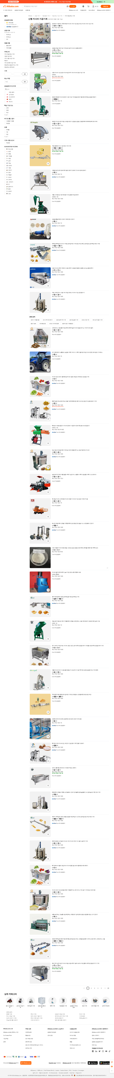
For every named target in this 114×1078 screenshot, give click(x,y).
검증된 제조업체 (52, 1032)
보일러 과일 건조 (60, 1014)
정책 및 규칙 (28, 1048)
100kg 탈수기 (83, 1018)
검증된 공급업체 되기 (97, 1041)
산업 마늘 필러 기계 (73, 319)
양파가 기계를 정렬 (35, 319)
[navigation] (16, 502)
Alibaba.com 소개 (8, 1028)
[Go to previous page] (84, 988)
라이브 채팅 (73, 1035)
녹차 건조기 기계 (11, 1018)
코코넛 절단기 (59, 1018)
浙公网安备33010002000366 (84, 1075)
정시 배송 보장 (29, 1038)
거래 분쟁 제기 (73, 1038)
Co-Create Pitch (7, 1035)
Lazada (57, 1070)
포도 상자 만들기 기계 (97, 319)
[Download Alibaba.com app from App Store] (93, 1063)
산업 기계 (37, 15)
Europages (81, 1070)
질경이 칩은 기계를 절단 (67, 323)
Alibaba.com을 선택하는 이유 (10, 1032)
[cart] (88, 6)
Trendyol (75, 1070)
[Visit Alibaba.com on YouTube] (106, 1051)
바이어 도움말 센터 (75, 1032)
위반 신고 (72, 1048)
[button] (68, 6)
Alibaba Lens (12, 1063)
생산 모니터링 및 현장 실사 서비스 (34, 1045)
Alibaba (30, 15)
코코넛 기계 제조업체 (54, 323)
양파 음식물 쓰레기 (60, 1020)
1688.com (39, 1070)
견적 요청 (50, 1035)
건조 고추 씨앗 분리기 (48, 319)
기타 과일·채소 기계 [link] (70, 15)
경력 (4, 1041)
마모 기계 (82, 1014)
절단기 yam (33, 323)
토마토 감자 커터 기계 (61, 1016)
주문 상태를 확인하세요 (98, 1038)
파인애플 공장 (43, 323)
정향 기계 (9, 1014)
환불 (71, 1041)
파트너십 (94, 1045)
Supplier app (52, 1063)
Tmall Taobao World (49, 1070)
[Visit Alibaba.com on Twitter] (100, 1051)
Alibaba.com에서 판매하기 (98, 1032)
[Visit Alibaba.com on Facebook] (93, 1051)
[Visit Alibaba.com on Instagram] (103, 1051)
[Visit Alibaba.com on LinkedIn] (96, 1051)
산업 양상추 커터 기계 (61, 319)
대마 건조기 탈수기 (36, 1016)
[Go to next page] (105, 988)
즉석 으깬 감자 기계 (36, 1018)
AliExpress (33, 1070)
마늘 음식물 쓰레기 (12, 1020)
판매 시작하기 (95, 1035)
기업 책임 (5, 1038)
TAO (70, 1070)
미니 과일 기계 (10, 1016)
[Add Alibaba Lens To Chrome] (25, 1063)
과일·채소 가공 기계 (57, 15)
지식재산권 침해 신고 (75, 1045)
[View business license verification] (72, 1075)
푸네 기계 (33, 1014)
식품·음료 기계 (46, 15)
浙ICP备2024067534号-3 (99, 1075)
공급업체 (63, 30)
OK (25, 74)
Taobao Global (64, 1070)
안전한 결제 (28, 1032)
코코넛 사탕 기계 (85, 319)
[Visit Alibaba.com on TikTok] (110, 1051)
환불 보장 (27, 1035)
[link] (112, 1062)
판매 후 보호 (28, 1041)
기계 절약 (82, 1016)
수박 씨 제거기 (35, 1020)
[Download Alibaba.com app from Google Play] (105, 1063)
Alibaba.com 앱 (67, 1063)
